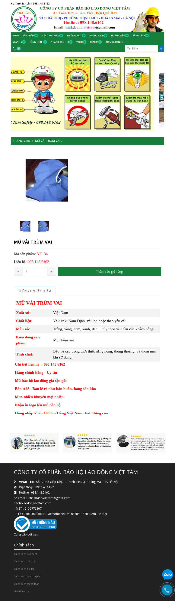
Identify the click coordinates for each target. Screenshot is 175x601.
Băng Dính (139, 35)
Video (79, 41)
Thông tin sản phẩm (34, 291)
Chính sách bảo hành (26, 553)
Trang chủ (21, 141)
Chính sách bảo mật (25, 561)
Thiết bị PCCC (74, 35)
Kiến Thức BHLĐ (50, 35)
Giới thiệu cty (21, 591)
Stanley (17, 41)
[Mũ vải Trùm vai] (87, 181)
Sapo (35, 534)
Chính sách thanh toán (26, 583)
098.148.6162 (41, 3)
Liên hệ (94, 41)
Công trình (36, 41)
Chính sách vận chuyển (27, 576)
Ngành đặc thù (60, 41)
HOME (16, 35)
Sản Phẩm (28, 35)
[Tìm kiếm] (161, 48)
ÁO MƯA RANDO (114, 41)
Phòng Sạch (96, 35)
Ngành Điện (118, 35)
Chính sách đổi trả (24, 568)
